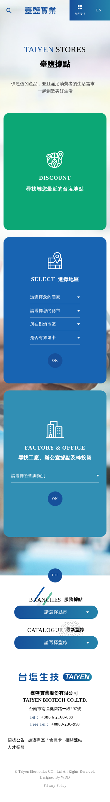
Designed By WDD (55, 777)
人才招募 (16, 747)
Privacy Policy (55, 786)
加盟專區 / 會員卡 (45, 740)
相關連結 (73, 740)
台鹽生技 (40, 10)
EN (98, 10)
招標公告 (16, 740)
